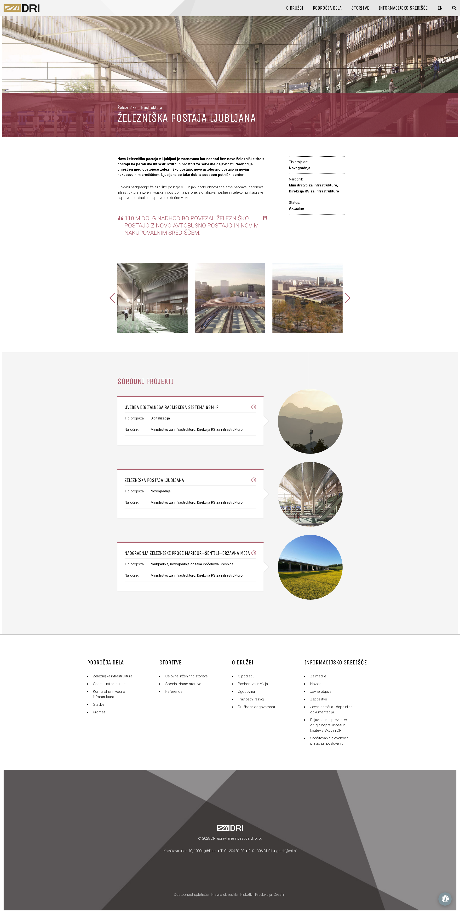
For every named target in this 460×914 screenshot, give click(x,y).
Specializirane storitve (183, 684)
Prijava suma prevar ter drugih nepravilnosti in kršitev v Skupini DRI (328, 725)
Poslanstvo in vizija (253, 684)
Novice (316, 684)
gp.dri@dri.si (286, 851)
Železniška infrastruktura (112, 676)
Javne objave (321, 691)
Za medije (318, 676)
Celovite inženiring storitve (186, 676)
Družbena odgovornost (256, 707)
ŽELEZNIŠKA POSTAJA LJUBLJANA (154, 480)
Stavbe (98, 704)
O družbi (294, 8)
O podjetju (246, 676)
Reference (174, 691)
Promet (99, 712)
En (440, 8)
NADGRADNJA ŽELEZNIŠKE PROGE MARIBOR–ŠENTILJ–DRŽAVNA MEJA (187, 553)
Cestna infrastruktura (109, 684)
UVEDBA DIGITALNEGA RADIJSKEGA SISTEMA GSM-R (172, 407)
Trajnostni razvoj (251, 699)
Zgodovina (246, 691)
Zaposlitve (318, 699)
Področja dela (327, 8)
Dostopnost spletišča (191, 894)
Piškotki (246, 894)
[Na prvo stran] (22, 8)
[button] (348, 298)
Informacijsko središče (403, 8)
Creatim (280, 894)
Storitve (360, 8)
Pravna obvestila (224, 894)
